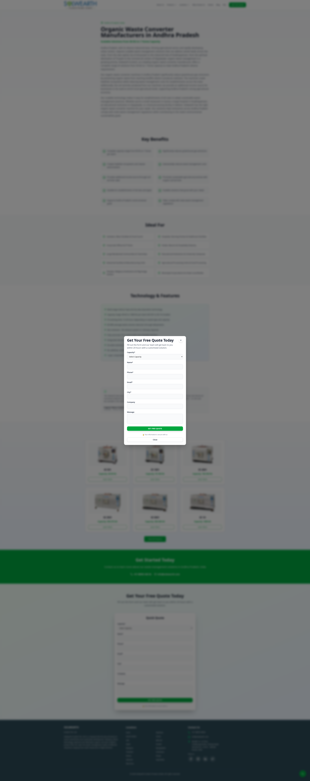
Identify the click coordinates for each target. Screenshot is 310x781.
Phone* (130, 372)
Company (131, 402)
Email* (130, 382)
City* (129, 392)
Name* (130, 362)
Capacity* (131, 352)
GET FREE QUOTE (155, 428)
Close (155, 440)
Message (130, 412)
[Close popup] (181, 340)
